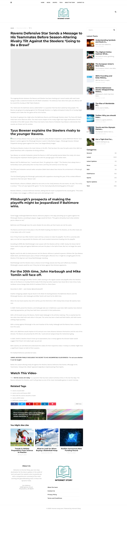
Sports (55, 2)
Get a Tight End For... (104, 139)
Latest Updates (92, 161)
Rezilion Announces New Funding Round (71, 449)
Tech (61, 2)
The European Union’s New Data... (104, 65)
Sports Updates (92, 182)
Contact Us (80, 2)
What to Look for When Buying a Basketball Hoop (46, 449)
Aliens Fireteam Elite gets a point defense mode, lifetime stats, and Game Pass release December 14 (28, 414)
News (48, 2)
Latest (12, 28)
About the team (70, 2)
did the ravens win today (22, 378)
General (89, 153)
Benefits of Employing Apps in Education (65, 413)
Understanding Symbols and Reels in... (105, 41)
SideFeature (91, 173)
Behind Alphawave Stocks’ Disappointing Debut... (104, 89)
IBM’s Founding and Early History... (103, 77)
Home (42, 2)
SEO (88, 169)
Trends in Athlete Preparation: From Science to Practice (22, 450)
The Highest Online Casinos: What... (103, 53)
